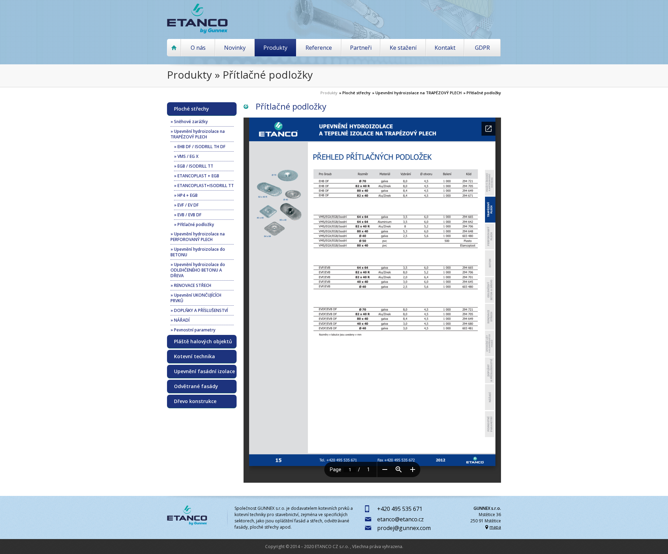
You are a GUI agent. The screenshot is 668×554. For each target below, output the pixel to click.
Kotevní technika (194, 356)
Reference (318, 47)
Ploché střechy (191, 109)
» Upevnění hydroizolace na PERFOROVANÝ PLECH (197, 236)
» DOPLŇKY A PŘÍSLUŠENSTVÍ (199, 310)
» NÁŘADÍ (180, 320)
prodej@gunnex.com (404, 528)
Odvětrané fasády (196, 386)
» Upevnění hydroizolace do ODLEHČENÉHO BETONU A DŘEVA (197, 270)
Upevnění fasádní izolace (204, 371)
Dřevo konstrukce (195, 401)
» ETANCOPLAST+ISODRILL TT (204, 185)
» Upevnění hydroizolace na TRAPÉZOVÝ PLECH (417, 92)
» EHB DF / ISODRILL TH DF (199, 147)
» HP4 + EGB (186, 195)
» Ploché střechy (355, 92)
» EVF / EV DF (186, 205)
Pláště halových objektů (203, 341)
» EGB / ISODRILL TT (193, 166)
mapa (495, 527)
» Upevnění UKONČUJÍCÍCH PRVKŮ (195, 298)
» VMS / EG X (186, 156)
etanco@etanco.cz (400, 519)
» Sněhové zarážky (189, 122)
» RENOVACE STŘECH (190, 285)
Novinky (235, 47)
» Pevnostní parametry (192, 330)
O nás (198, 47)
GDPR (482, 47)
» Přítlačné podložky (482, 92)
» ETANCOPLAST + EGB (196, 176)
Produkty (275, 47)
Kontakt (445, 47)
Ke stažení (403, 47)
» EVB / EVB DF (187, 215)
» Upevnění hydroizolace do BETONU (197, 252)
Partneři (361, 47)
